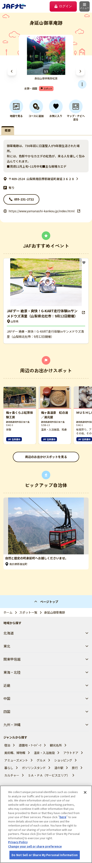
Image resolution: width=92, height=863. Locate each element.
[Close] (85, 792)
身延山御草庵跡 (54, 612)
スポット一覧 (28, 612)
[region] (46, 824)
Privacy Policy (18, 842)
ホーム (7, 612)
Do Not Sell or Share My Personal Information (45, 855)
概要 (8, 130)
